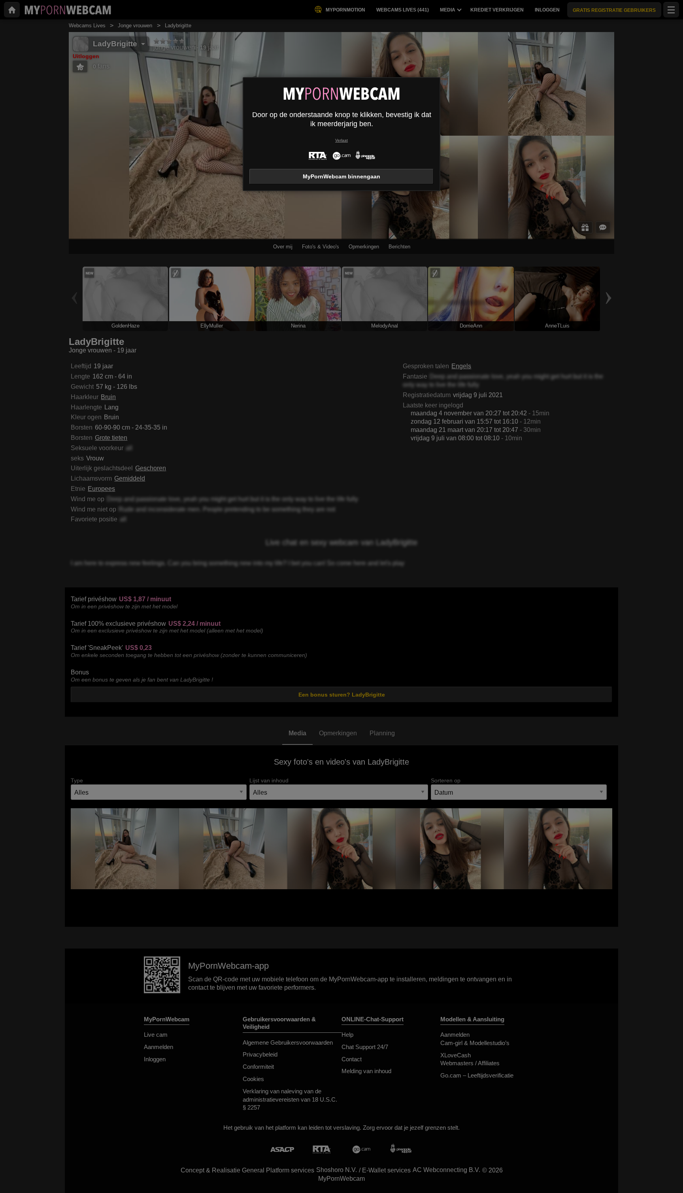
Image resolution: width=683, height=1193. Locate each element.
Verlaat (341, 140)
